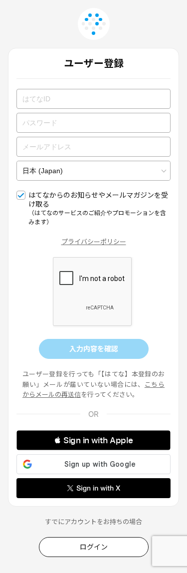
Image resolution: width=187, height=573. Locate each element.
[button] (93, 440)
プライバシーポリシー (93, 242)
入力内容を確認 (93, 348)
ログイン (94, 547)
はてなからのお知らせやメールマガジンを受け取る (98, 208)
